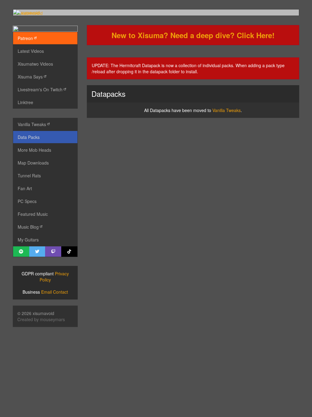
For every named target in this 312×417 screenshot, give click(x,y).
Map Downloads (33, 163)
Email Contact (54, 292)
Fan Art (25, 188)
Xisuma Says (31, 77)
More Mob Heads (34, 150)
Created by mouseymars (41, 319)
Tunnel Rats (29, 175)
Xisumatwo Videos (35, 64)
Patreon (26, 38)
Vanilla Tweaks (32, 124)
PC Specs (27, 201)
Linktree (25, 102)
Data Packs (29, 137)
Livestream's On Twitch (41, 89)
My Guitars (28, 240)
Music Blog (29, 227)
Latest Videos (31, 51)
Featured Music (33, 214)
